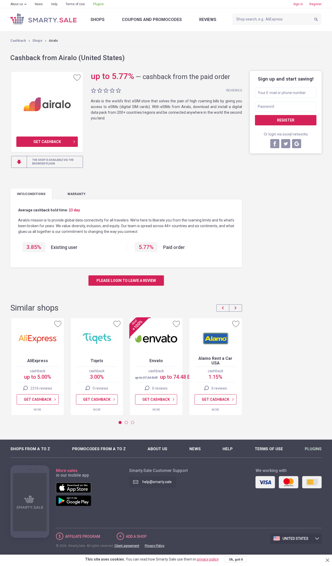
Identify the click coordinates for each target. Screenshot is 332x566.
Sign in (298, 4)
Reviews (207, 19)
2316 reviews (41, 388)
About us (16, 4)
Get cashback (47, 142)
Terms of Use (75, 4)
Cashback (18, 40)
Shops (98, 19)
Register (315, 4)
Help (54, 4)
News (39, 4)
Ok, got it (236, 559)
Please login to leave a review (126, 280)
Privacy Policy (154, 546)
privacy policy (208, 559)
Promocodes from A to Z (99, 449)
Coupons (152, 19)
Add (136, 536)
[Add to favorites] (77, 77)
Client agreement (126, 546)
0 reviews (100, 388)
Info (31, 194)
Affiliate (82, 536)
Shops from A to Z (30, 449)
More (37, 409)
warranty (76, 194)
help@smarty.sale (157, 482)
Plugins (98, 4)
